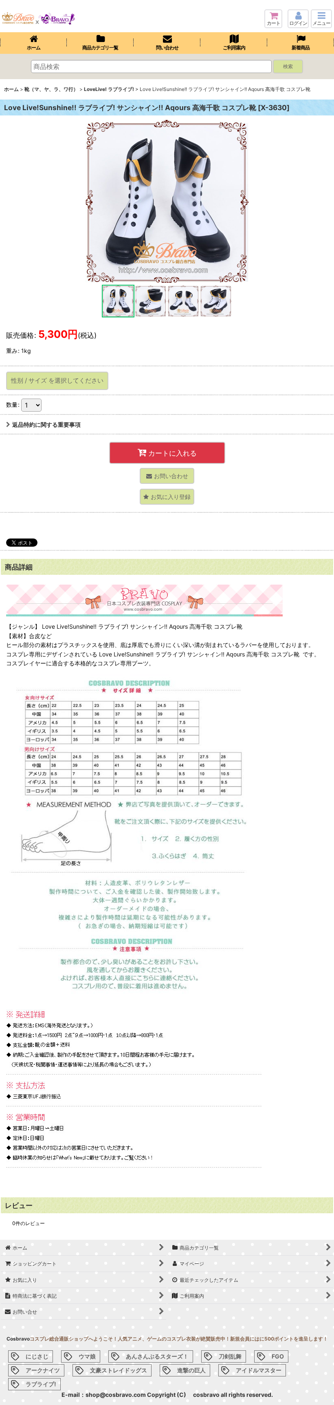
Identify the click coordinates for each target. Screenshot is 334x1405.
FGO (278, 1356)
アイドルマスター (258, 1370)
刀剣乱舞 (230, 1356)
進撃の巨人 (191, 1370)
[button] (321, 18)
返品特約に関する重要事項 (46, 424)
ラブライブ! (41, 1384)
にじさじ (37, 1356)
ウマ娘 (87, 1356)
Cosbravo (18, 1339)
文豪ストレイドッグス (118, 1370)
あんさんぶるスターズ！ (157, 1356)
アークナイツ (43, 1370)
